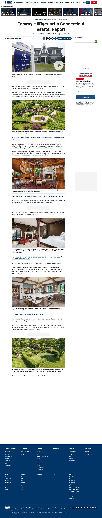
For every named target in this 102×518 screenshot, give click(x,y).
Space (6, 489)
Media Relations (72, 485)
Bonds (38, 458)
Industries (39, 463)
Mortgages (7, 451)
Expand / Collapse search (84, 2)
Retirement (7, 463)
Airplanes (71, 458)
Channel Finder (72, 476)
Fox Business (8, 2)
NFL (22, 476)
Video (72, 2)
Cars (70, 456)
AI (5, 487)
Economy (28, 2)
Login (88, 2)
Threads (49, 38)
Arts (70, 462)
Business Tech (8, 482)
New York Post (16, 88)
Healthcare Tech (9, 484)
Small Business (24, 454)
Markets (36, 2)
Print (52, 38)
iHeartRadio (96, 507)
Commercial (87, 453)
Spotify (93, 507)
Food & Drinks (72, 460)
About (70, 474)
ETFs (38, 460)
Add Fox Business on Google (65, 38)
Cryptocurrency (40, 454)
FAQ (70, 484)
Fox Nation (71, 494)
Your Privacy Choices (35, 507)
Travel (70, 454)
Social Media (8, 478)
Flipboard (81, 507)
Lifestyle (51, 2)
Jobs (70, 478)
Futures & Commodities (42, 456)
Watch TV (94, 2)
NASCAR (23, 482)
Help (43, 507)
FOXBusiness (18, 38)
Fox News (71, 493)
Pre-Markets (40, 467)
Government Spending (26, 451)
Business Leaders (41, 462)
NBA (22, 478)
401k (6, 462)
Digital (6, 476)
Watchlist (44, 2)
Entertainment (72, 451)
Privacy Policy (81, 102)
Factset (49, 508)
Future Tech (8, 485)
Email (55, 38)
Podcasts (78, 2)
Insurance (7, 460)
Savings (7, 458)
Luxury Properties (40, 19)
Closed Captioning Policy (74, 489)
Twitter (47, 38)
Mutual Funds (40, 469)
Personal (87, 451)
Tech (66, 2)
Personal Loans (8, 456)
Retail (38, 465)
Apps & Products (73, 498)
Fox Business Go (72, 496)
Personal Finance (18, 2)
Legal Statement (22, 510)
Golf (22, 487)
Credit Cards (8, 454)
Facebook (44, 38)
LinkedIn (84, 507)
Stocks (38, 451)
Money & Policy (24, 453)
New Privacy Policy (23, 507)
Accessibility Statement (74, 491)
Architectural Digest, (47, 200)
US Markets (39, 453)
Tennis (22, 489)
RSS (87, 507)
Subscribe (86, 97)
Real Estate (59, 2)
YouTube (79, 507)
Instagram (76, 507)
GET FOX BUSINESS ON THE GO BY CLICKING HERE (27, 314)
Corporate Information (74, 487)
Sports (23, 474)
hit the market (56, 93)
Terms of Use (89, 102)
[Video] (38, 57)
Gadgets (7, 480)
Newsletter (90, 507)
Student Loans (8, 453)
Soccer (22, 485)
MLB (22, 480)
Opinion (39, 474)
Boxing (22, 484)
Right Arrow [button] (99, 12)
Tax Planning (8, 465)
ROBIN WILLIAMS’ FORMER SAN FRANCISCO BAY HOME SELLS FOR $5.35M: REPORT (38, 196)
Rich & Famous (72, 453)
